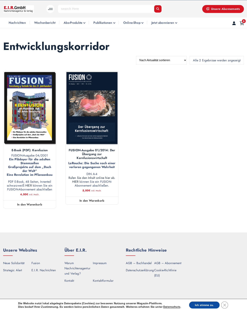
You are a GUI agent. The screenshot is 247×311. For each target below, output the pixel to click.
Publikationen (102, 22)
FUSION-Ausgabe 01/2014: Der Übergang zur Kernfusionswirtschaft (92, 154)
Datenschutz (171, 306)
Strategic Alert (12, 270)
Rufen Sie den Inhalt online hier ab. (92, 178)
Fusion (35, 263)
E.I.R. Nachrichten (43, 270)
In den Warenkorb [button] (29, 204)
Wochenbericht (44, 22)
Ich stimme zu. (204, 305)
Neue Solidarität (14, 263)
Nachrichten (17, 22)
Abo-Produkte (73, 22)
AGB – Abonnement (168, 263)
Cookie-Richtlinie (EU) (165, 273)
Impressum (100, 263)
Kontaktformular (103, 280)
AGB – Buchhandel (139, 263)
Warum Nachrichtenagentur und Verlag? (77, 268)
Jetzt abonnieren (162, 22)
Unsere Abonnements (225, 9)
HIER (28, 186)
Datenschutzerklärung (140, 270)
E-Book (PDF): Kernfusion (30, 150)
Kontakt (69, 280)
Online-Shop (131, 22)
